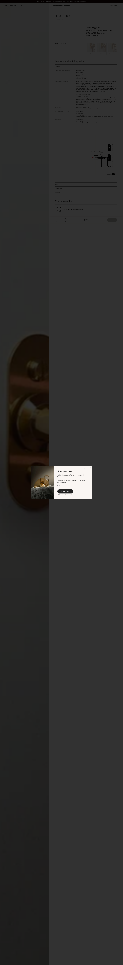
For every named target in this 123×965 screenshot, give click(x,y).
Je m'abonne (65, 491)
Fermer (87, 468)
